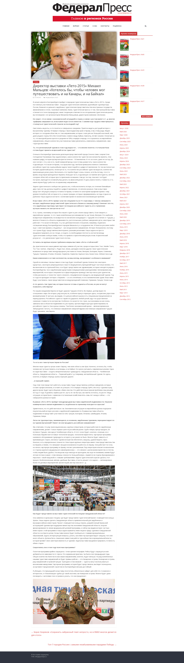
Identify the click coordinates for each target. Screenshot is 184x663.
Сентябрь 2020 (125, 211)
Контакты (105, 26)
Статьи (86, 26)
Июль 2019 (124, 227)
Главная (66, 26)
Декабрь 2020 (125, 207)
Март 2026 (123, 135)
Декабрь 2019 (125, 220)
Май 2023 (123, 174)
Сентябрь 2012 (125, 299)
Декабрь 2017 (125, 253)
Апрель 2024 (124, 161)
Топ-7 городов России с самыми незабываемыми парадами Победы (82, 644)
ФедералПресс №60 (137, 54)
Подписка (117, 26)
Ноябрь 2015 (124, 270)
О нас (95, 26)
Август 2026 (124, 128)
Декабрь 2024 (125, 151)
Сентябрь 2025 (125, 141)
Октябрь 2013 (125, 283)
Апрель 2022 (124, 188)
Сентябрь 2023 (125, 168)
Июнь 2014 (124, 280)
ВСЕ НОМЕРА (147, 116)
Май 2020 (123, 217)
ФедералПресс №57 (137, 101)
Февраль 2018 (125, 250)
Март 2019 (123, 230)
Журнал (76, 26)
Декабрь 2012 (125, 296)
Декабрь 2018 (125, 234)
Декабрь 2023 (125, 164)
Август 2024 (124, 155)
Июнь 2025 (124, 145)
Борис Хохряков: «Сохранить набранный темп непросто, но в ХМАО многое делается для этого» (73, 633)
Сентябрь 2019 (125, 224)
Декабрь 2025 (125, 138)
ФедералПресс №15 (51, 97)
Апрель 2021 (124, 204)
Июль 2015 (124, 273)
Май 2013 (123, 289)
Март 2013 (123, 293)
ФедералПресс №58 (137, 86)
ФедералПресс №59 (137, 70)
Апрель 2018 (124, 243)
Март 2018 (123, 247)
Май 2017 (123, 263)
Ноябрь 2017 (124, 257)
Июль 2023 (124, 171)
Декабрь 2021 (125, 191)
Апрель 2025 (124, 148)
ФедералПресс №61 (137, 39)
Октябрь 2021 (125, 194)
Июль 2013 (124, 286)
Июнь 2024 (124, 158)
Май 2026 (123, 132)
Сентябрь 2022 (125, 181)
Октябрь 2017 (125, 260)
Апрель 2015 (124, 276)
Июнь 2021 (124, 197)
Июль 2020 (124, 214)
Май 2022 (123, 184)
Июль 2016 (124, 266)
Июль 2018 (124, 237)
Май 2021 (123, 201)
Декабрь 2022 (125, 178)
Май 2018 (123, 240)
